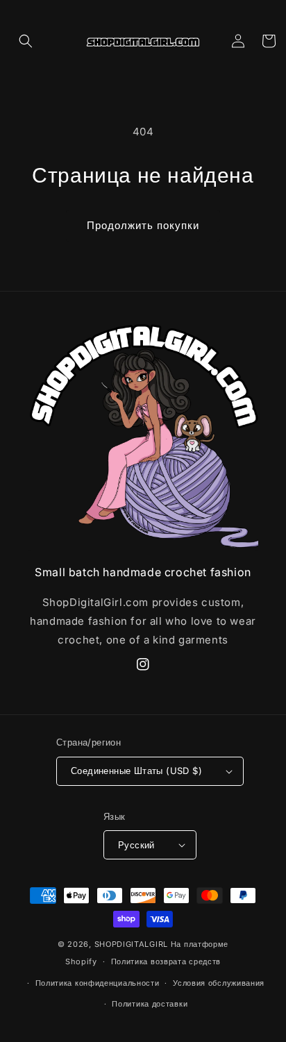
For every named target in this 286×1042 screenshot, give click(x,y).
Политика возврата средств (166, 961)
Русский (136, 844)
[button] (25, 41)
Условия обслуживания (218, 983)
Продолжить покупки (143, 225)
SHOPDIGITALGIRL (131, 944)
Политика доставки (149, 1004)
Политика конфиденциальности (97, 983)
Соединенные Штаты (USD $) (136, 770)
